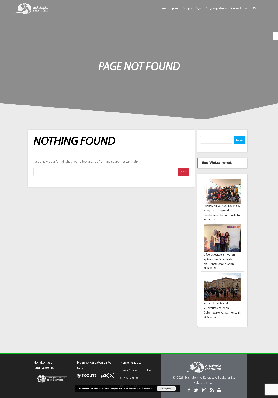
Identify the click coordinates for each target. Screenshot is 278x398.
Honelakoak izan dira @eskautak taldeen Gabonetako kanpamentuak (222, 307)
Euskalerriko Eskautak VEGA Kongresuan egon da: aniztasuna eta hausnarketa (222, 210)
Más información (145, 388)
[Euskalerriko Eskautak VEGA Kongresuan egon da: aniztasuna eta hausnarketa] (222, 191)
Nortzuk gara (170, 8)
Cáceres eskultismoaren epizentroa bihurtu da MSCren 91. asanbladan (219, 259)
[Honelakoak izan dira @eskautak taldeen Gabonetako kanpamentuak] (222, 287)
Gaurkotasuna (239, 8)
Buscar (239, 140)
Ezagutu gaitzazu (216, 8)
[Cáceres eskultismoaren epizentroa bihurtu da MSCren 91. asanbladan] (222, 238)
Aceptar (166, 388)
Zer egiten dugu (191, 8)
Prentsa (257, 8)
